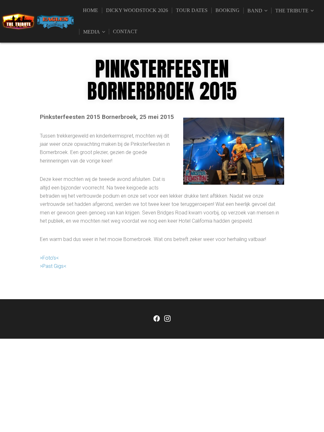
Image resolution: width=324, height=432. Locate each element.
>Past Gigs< (53, 266)
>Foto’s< (49, 258)
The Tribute (291, 10)
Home (90, 10)
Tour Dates (192, 10)
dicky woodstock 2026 (137, 10)
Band (254, 10)
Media (91, 31)
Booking (227, 10)
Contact (125, 31)
